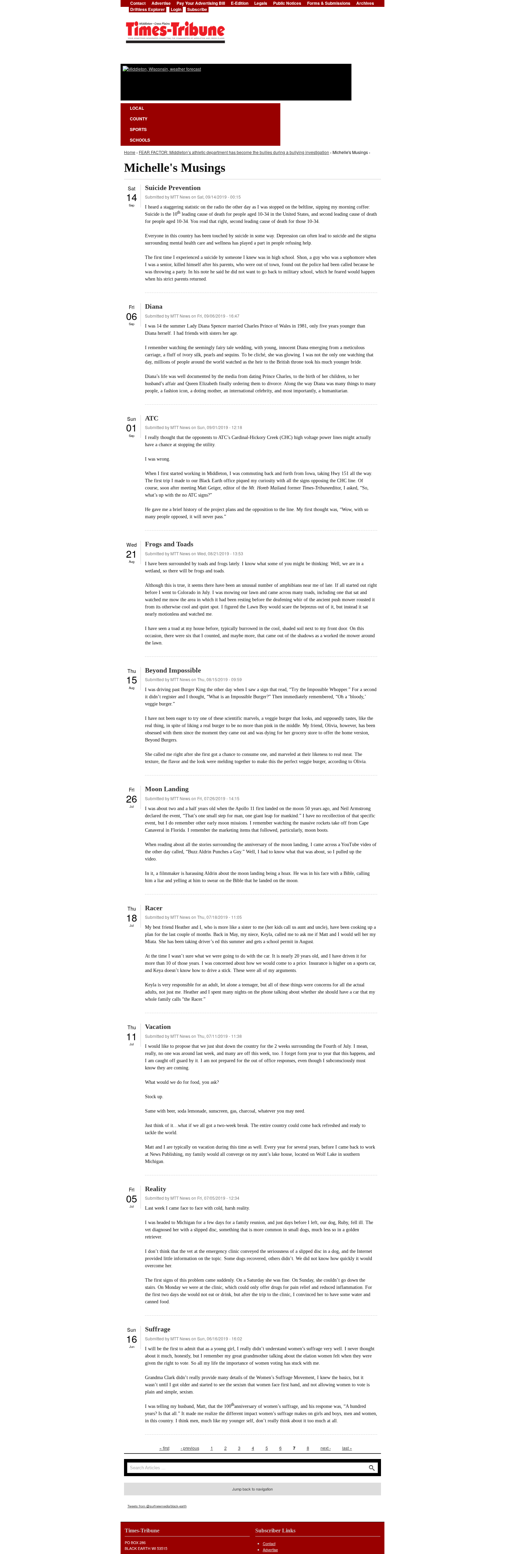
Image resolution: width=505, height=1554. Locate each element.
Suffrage (157, 1329)
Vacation (158, 1026)
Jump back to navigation (252, 1489)
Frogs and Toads (169, 544)
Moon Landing (167, 789)
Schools (140, 140)
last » (347, 1448)
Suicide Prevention (173, 187)
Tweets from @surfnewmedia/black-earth (157, 1506)
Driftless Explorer (147, 9)
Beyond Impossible (173, 670)
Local (137, 108)
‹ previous (190, 1448)
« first (164, 1448)
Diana (153, 306)
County (138, 119)
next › (326, 1448)
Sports (138, 129)
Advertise (270, 1549)
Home (129, 152)
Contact (269, 1543)
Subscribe (197, 9)
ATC (151, 418)
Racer (153, 908)
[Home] (175, 30)
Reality (155, 1189)
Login (176, 9)
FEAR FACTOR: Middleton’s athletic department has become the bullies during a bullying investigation (234, 152)
